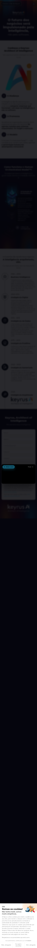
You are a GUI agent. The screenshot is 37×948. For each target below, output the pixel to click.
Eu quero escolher (18, 945)
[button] (18, 474)
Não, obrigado (6, 945)
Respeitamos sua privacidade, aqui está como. (16, 937)
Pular (29, 467)
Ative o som (10, 467)
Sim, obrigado (31, 945)
